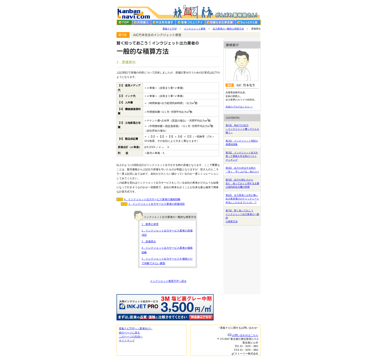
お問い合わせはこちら (245, 335)
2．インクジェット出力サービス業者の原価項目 (157, 203)
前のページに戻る (129, 332)
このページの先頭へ (130, 336)
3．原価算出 (149, 241)
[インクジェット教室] (189, 35)
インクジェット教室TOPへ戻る (168, 281)
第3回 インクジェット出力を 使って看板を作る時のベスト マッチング (242, 156)
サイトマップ (127, 340)
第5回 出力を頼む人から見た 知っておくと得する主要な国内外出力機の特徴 (242, 183)
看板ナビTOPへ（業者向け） (136, 328)
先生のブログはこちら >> (239, 106)
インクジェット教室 (195, 28)
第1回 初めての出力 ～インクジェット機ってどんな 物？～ (242, 129)
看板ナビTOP (170, 28)
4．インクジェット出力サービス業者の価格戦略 (152, 199)
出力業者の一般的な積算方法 (228, 28)
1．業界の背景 (150, 224)
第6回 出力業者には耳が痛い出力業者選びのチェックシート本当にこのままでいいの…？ (242, 199)
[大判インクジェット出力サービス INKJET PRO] (189, 309)
